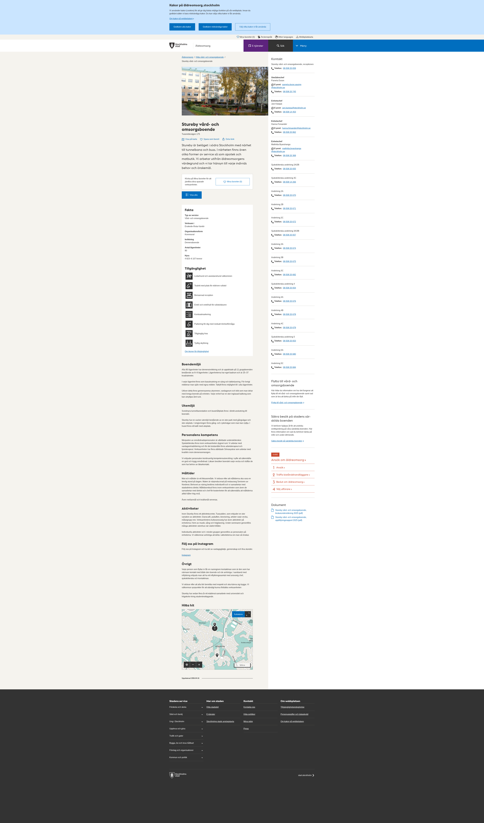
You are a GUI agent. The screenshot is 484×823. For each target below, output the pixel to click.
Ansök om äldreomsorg (287, 460)
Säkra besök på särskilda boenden (286, 441)
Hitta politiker (249, 714)
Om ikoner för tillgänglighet (197, 351)
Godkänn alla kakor (182, 27)
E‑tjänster (257, 45)
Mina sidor (248, 721)
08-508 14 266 (289, 182)
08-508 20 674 (289, 248)
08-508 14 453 (289, 112)
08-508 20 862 (289, 132)
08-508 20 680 (289, 354)
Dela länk (230, 139)
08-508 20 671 (289, 208)
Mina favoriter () (247, 37)
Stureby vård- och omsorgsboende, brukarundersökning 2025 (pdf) (291, 511)
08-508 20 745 (289, 92)
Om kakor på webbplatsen (181, 19)
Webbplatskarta (306, 37)
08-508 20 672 (289, 222)
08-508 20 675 (289, 261)
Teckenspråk (266, 37)
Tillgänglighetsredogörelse (292, 707)
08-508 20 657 (289, 235)
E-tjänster (210, 714)
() (234, 182)
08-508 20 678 (289, 314)
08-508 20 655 (289, 169)
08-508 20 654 (289, 288)
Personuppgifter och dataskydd (294, 714)
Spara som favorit (211, 139)
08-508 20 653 (289, 341)
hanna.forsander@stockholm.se (296, 128)
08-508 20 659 (289, 68)
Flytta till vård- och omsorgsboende (286, 403)
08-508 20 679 (289, 328)
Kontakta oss (249, 707)
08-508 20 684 (289, 367)
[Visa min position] (187, 665)
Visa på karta (191, 139)
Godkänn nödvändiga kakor (215, 27)
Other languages (285, 37)
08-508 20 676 (289, 301)
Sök (282, 45)
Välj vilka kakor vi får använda (252, 27)
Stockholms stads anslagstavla (220, 721)
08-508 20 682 (289, 275)
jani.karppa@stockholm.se (294, 108)
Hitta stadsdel (212, 707)
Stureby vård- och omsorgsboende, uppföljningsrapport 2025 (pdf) (291, 518)
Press (246, 729)
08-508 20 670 (289, 195)
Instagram (186, 555)
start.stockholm (305, 775)
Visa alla (194, 195)
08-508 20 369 (289, 155)
